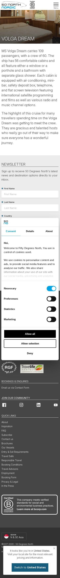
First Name (9, 188)
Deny (30, 353)
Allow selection (30, 343)
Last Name (9, 202)
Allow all (30, 333)
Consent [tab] (11, 231)
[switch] (51, 298)
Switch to (30, 567)
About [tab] (49, 231)
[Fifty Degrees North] (14, 5)
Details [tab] (30, 231)
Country (8, 216)
